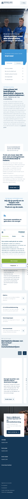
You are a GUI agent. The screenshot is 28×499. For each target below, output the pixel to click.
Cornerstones (9, 492)
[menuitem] (14, 68)
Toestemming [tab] (5, 236)
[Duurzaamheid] (23, 330)
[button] (25, 353)
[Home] (23, 309)
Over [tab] (23, 236)
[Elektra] (23, 298)
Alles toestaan (14, 260)
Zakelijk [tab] (19, 63)
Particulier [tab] (9, 63)
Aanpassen (13, 265)
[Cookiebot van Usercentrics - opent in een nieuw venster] (20, 232)
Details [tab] (14, 236)
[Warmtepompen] (23, 320)
